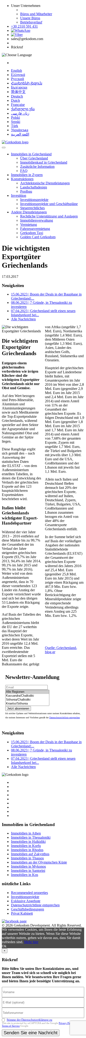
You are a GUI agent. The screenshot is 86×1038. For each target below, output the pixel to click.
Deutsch (17, 96)
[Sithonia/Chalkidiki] (27, 700)
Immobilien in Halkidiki (28, 842)
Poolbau (26, 191)
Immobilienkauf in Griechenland (43, 162)
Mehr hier (31, 942)
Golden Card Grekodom (37, 237)
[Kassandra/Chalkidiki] (27, 696)
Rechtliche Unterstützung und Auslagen (49, 216)
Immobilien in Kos (24, 875)
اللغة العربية (20, 134)
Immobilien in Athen (26, 833)
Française (18, 105)
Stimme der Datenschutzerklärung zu (29, 1019)
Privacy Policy (66, 1023)
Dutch (15, 100)
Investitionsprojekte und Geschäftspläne (49, 204)
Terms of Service (11, 1025)
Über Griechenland (34, 158)
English (16, 70)
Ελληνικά (18, 75)
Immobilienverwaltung (36, 220)
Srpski (15, 122)
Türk (14, 126)
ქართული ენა (23, 109)
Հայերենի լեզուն (26, 83)
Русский (17, 79)
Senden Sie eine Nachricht (31, 1032)
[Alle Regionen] (27, 692)
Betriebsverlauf (31, 22)
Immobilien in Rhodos (27, 850)
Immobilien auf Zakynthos (30, 854)
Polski (15, 117)
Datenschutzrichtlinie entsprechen (64, 717)
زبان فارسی (20, 113)
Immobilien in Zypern (27, 175)
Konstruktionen (22, 179)
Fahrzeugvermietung (35, 229)
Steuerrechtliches (32, 208)
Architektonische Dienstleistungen (45, 183)
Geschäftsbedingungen (27, 909)
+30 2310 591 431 (24, 26)
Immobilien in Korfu (26, 846)
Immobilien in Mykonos (28, 866)
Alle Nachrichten (23, 319)
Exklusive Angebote (25, 901)
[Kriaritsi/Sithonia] (27, 704)
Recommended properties (29, 893)
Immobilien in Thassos (27, 858)
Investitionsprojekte (34, 200)
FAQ (24, 171)
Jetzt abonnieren (18, 708)
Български (19, 87)
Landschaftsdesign (33, 187)
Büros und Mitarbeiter (36, 14)
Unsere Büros (30, 18)
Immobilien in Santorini (28, 871)
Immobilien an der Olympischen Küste (39, 862)
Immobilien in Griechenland (31, 154)
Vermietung (28, 224)
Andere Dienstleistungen (29, 212)
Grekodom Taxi (31, 233)
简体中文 (18, 92)
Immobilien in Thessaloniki (30, 837)
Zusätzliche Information (37, 166)
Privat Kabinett (22, 913)
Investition (18, 195)
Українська (19, 130)
